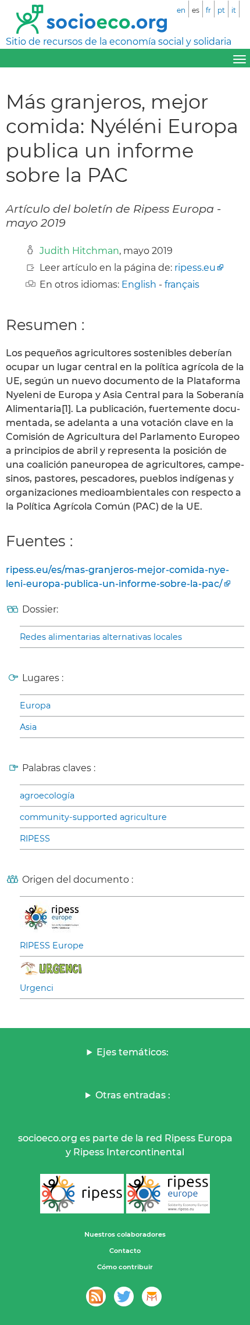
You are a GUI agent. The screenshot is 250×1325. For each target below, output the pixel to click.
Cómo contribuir (125, 1267)
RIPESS (35, 838)
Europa (35, 705)
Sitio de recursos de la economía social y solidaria (118, 41)
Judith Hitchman (79, 250)
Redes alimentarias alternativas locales (101, 637)
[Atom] (96, 1296)
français (182, 284)
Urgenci (36, 988)
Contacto (125, 1251)
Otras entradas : (132, 1095)
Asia (28, 727)
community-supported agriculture (93, 817)
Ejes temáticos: (133, 1052)
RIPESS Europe (52, 945)
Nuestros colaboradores (125, 1234)
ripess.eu (195, 267)
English (139, 284)
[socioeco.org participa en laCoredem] (152, 1296)
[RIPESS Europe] (168, 1193)
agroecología (47, 795)
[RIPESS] (82, 1193)
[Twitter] (124, 1296)
